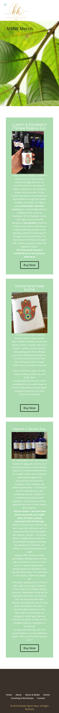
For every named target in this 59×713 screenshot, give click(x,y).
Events (46, 694)
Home (9, 694)
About (19, 694)
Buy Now (29, 265)
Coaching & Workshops (22, 698)
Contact (41, 698)
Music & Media (32, 694)
